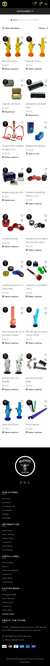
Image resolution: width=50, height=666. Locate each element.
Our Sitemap (7, 550)
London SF (6, 502)
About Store (7, 530)
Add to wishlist (22, 38)
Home (15, 20)
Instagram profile (9, 594)
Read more (10, 112)
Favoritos (35, 2)
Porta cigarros (32, 424)
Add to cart (34, 154)
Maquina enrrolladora (36, 146)
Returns (5, 566)
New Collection (8, 534)
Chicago (5, 514)
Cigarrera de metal (11, 104)
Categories (24, 11)
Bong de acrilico (9, 61)
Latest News (7, 546)
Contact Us (7, 542)
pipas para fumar (10, 424)
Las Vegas (6, 518)
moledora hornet (10, 238)
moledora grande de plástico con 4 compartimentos (35, 195)
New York (6, 498)
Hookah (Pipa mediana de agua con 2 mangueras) (13, 149)
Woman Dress (8, 538)
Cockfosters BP (8, 506)
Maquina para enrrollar (12, 192)
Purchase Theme (8, 614)
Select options (11, 69)
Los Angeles (7, 510)
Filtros (42, 28)
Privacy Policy (7, 562)
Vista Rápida (22, 42)
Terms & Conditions (10, 570)
